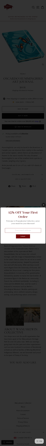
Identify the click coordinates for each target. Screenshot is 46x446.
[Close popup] (44, 205)
